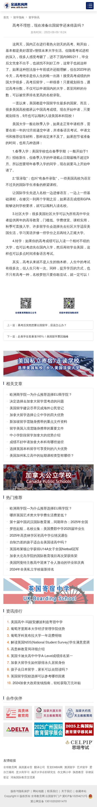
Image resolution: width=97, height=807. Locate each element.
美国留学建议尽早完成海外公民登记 (37, 407)
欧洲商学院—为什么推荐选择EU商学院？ (41, 394)
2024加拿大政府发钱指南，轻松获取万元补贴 (44, 682)
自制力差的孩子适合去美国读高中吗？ (38, 542)
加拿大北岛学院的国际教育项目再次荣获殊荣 (43, 555)
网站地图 (38, 791)
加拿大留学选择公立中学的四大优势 (37, 414)
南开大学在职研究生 (43, 772)
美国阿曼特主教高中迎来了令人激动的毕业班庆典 (47, 562)
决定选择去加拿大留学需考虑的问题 (37, 401)
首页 (6, 17)
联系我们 (52, 791)
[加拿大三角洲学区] (17, 730)
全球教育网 (10, 767)
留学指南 (18, 17)
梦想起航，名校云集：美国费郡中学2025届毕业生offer (47, 529)
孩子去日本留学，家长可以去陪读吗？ (37, 669)
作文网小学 (64, 772)
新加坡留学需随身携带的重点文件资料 (38, 421)
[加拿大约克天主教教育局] (79, 713)
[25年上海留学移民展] (79, 729)
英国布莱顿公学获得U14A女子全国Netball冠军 (44, 548)
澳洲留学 (69, 767)
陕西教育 (78, 772)
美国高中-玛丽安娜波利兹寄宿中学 (35, 621)
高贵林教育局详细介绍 (26, 648)
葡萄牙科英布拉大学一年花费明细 (34, 635)
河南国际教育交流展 (23, 777)
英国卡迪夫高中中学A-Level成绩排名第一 (40, 655)
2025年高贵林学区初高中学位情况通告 (39, 535)
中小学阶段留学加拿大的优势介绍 (35, 435)
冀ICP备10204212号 (75, 796)
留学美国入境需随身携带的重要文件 (37, 428)
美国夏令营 (25, 767)
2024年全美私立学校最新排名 (32, 569)
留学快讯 (34, 17)
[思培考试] (79, 745)
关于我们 (66, 791)
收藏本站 (81, 791)
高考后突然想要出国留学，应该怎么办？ (42, 325)
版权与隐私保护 (20, 791)
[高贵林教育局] (17, 713)
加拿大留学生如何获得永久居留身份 (36, 662)
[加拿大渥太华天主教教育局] (48, 713)
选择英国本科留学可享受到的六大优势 (38, 448)
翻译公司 (39, 767)
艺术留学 (82, 767)
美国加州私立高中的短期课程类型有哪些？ (42, 455)
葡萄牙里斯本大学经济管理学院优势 (36, 628)
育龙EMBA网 (54, 767)
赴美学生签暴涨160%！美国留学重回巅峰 (43, 336)
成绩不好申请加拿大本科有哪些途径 (37, 441)
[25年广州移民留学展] (48, 730)
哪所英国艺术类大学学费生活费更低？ (38, 514)
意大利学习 (23, 772)
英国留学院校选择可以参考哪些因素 (36, 676)
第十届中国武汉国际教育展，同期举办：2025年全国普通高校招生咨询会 (49, 522)
